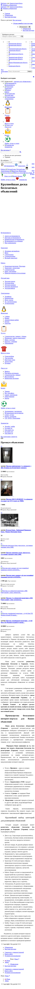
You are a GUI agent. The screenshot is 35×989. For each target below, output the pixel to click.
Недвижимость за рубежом (14, 241)
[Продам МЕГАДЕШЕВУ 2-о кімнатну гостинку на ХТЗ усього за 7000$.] (7, 495)
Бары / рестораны (10, 271)
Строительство (10, 270)
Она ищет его (9, 430)
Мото (6, 253)
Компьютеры (9, 298)
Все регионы (17, 20)
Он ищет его (9, 431)
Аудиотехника (9, 303)
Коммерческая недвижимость (14, 239)
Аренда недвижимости (12, 236)
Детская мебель (10, 288)
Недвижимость (6, 233)
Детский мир (5, 278)
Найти (29, 71)
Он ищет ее (8, 428)
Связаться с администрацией (14, 952)
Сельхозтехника (10, 256)
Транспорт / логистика (12, 268)
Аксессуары (9, 361)
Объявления (9, 15)
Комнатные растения (12, 378)
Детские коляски (10, 285)
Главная (7, 13)
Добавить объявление (9, 5)
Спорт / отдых (9, 415)
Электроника (5, 293)
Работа (3, 263)
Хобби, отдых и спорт (8, 408)
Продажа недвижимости (13, 238)
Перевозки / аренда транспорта (15, 338)
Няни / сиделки (10, 340)
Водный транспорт (11, 258)
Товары (7, 391)
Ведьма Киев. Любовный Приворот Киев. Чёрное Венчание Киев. (16, 531)
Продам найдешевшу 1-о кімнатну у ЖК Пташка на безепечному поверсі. (16, 467)
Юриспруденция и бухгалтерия (15, 273)
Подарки (7, 363)
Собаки (7, 316)
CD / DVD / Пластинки (12, 418)
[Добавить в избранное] (1, 446)
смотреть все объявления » (23, 81)
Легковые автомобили (12, 251)
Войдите (4, 3)
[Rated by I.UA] (14, 961)
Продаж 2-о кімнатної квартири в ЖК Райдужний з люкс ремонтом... (17, 599)
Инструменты (9, 376)
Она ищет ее (9, 433)
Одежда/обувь (9, 356)
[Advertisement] (17, 212)
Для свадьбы (9, 358)
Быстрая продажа (10, 17)
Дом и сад (4, 368)
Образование (9, 343)
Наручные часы (10, 360)
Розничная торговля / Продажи (15, 266)
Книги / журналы (10, 416)
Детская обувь (9, 283)
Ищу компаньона (10, 243)
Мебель (7, 371)
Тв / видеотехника (11, 302)
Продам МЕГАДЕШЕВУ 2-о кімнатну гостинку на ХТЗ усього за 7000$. (17, 500)
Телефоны (8, 296)
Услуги (3, 333)
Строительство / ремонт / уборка (15, 336)
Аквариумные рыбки (12, 320)
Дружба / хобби (10, 426)
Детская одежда (10, 281)
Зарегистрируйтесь (16, 3)
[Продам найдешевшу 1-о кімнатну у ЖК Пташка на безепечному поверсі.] (7, 462)
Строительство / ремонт (13, 375)
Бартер (7, 398)
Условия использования (12, 956)
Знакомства (4, 423)
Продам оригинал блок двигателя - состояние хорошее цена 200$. (16, 553)
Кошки (7, 318)
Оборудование (9, 396)
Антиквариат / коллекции (13, 411)
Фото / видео (9, 300)
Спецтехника (9, 254)
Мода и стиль (5, 353)
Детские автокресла (11, 286)
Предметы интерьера (12, 373)
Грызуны (8, 323)
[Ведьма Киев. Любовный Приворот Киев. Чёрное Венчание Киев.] (10, 526)
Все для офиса (9, 393)
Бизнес (3, 388)
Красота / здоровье (11, 341)
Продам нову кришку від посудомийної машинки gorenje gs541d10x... (17, 576)
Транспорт (4, 248)
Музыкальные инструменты (14, 413)
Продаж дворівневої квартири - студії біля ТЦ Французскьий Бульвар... (16, 621)
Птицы (7, 321)
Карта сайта (9, 954)
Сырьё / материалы (11, 395)
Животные (4, 313)
